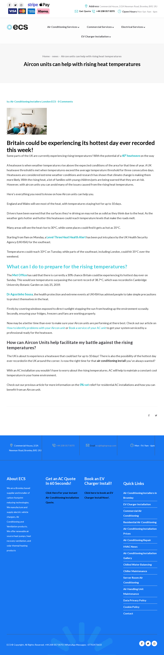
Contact (128, 613)
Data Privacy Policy (134, 600)
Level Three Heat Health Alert (66, 237)
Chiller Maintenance (135, 571)
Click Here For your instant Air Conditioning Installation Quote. (62, 497)
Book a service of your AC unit (87, 328)
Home (46, 56)
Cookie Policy (131, 606)
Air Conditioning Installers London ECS (33, 101)
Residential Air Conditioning (139, 522)
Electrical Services (132, 26)
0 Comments (65, 101)
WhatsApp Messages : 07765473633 (83, 644)
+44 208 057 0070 (65, 445)
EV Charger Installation (95, 36)
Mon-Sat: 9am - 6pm (147, 11)
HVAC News (130, 546)
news (55, 56)
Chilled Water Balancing (137, 564)
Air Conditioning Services (62, 26)
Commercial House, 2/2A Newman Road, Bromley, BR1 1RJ (128, 6)
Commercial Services (99, 26)
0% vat (84, 384)
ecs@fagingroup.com (105, 445)
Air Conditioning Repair (137, 540)
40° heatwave (131, 155)
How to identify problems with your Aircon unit (36, 328)
